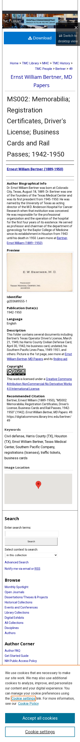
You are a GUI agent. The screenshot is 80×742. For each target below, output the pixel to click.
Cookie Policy (28, 704)
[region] (40, 703)
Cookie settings (23, 698)
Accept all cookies (40, 718)
